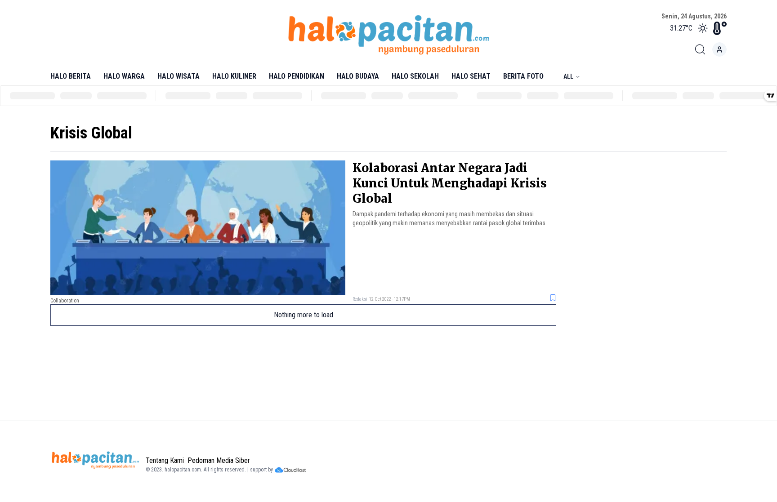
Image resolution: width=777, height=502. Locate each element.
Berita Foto (523, 76)
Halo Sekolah (415, 76)
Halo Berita (70, 76)
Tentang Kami (165, 460)
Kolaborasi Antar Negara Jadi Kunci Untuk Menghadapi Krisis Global (450, 183)
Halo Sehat (471, 76)
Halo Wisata (178, 76)
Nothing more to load (303, 315)
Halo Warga (124, 76)
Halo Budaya (358, 76)
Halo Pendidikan (296, 76)
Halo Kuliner (234, 76)
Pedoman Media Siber (219, 460)
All (568, 76)
